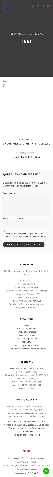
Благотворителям (26, 335)
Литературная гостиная (26, 345)
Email (22, 218)
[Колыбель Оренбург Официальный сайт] (8, 6)
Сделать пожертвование (27, 338)
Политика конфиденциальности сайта (26, 421)
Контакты (26, 341)
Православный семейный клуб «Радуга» (26, 348)
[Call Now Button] (46, 471)
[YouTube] (48, 6)
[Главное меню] (38, 6)
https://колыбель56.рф (28, 287)
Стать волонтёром (26, 331)
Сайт (37, 218)
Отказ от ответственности (26, 434)
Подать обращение (26, 328)
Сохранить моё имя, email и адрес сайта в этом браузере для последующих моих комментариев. (25, 234)
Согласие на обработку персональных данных (26, 424)
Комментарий (9, 193)
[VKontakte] (44, 6)
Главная (27, 325)
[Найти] (32, 6)
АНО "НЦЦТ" (33, 473)
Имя (5, 218)
